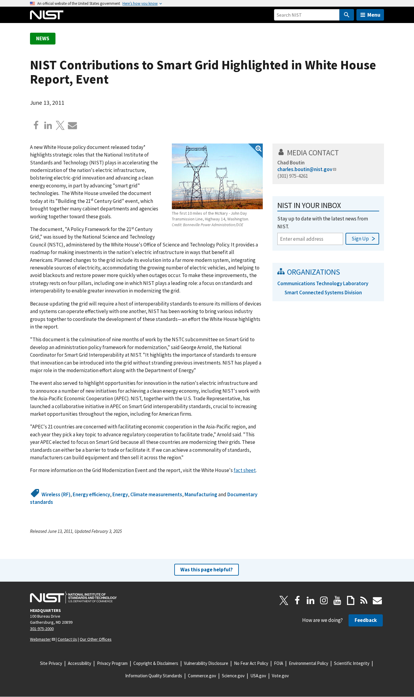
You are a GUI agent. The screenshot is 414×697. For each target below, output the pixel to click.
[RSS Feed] (364, 600)
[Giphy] (350, 600)
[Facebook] (36, 125)
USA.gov (258, 676)
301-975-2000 (42, 628)
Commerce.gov (202, 676)
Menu (373, 14)
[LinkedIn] (310, 600)
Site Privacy (51, 663)
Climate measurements (156, 494)
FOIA (278, 663)
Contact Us (67, 639)
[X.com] (60, 125)
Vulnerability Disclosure (206, 663)
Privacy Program (112, 663)
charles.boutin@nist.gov (304, 169)
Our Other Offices (96, 639)
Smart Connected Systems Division (323, 292)
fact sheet (245, 470)
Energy (120, 494)
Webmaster (40, 639)
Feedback (366, 620)
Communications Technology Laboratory (322, 283)
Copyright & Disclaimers (155, 663)
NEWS (42, 38)
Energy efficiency (91, 494)
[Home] (46, 15)
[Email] (72, 125)
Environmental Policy (308, 663)
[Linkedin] (48, 125)
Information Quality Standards (153, 676)
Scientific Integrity (351, 663)
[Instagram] (324, 600)
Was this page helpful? (206, 569)
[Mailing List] (377, 600)
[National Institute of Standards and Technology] (73, 597)
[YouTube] (337, 600)
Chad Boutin (291, 162)
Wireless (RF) (56, 494)
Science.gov (233, 676)
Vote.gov (280, 676)
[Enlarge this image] (217, 176)
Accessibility (79, 663)
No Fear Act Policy (251, 663)
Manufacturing (201, 494)
